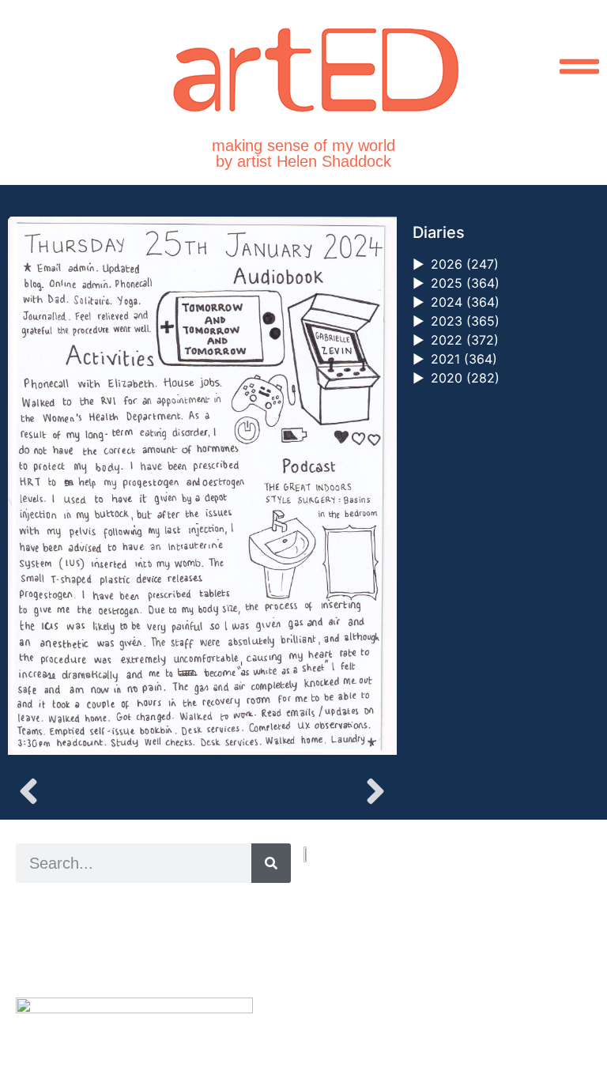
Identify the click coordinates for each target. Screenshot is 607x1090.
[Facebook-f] (345, 1018)
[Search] (271, 863)
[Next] (298, 791)
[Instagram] (309, 1018)
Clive (68, 942)
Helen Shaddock (144, 907)
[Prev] (105, 791)
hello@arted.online (351, 961)
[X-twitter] (327, 1018)
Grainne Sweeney (159, 925)
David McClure (144, 960)
